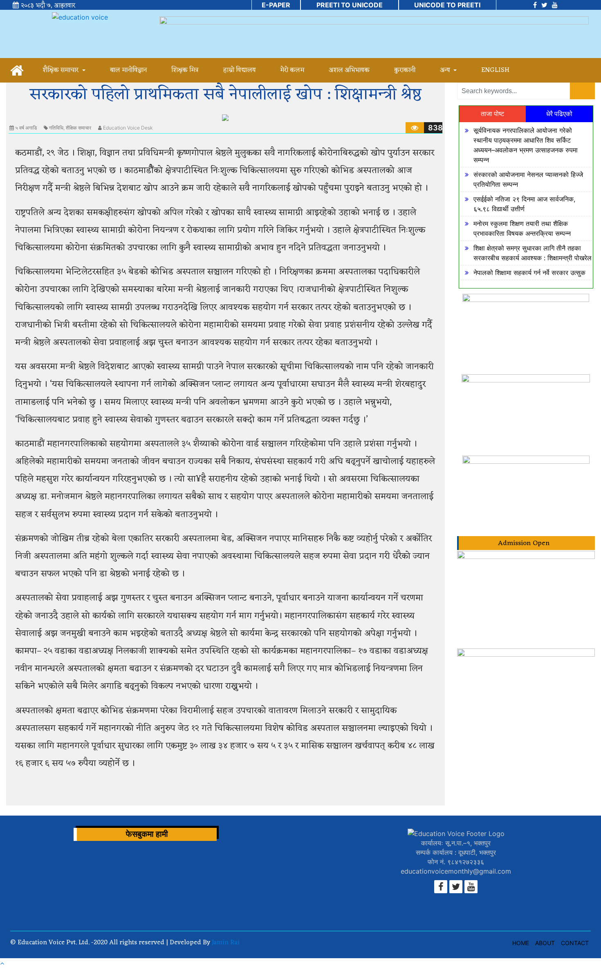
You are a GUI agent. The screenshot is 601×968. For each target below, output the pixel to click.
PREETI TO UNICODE (349, 5)
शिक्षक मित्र (185, 70)
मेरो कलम (292, 70)
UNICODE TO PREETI (447, 5)
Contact (575, 942)
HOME (520, 942)
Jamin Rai (225, 942)
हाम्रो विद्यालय (239, 70)
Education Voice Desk (127, 128)
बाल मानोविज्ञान (128, 70)
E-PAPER (276, 5)
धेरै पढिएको (559, 113)
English (495, 70)
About (545, 942)
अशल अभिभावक (349, 70)
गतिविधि (56, 128)
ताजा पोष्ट (492, 113)
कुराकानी (404, 70)
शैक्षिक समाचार (61, 70)
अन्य (445, 70)
